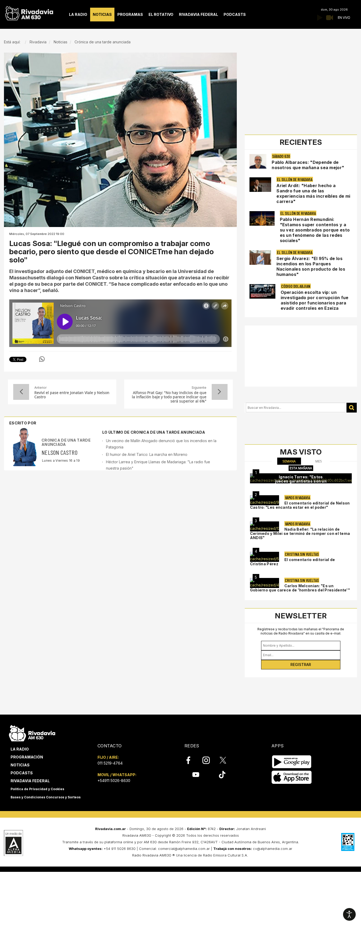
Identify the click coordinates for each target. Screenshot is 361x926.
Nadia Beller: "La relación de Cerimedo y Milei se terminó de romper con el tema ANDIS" (300, 533)
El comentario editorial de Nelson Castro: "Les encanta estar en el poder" (300, 505)
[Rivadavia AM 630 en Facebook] (191, 760)
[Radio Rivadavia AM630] (29, 12)
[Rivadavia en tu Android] (291, 762)
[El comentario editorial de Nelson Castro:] (264, 500)
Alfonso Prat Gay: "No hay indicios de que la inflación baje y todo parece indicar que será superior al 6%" (169, 397)
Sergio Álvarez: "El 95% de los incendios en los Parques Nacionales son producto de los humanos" (310, 266)
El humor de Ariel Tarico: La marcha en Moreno (146, 454)
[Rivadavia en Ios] (291, 777)
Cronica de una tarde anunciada (66, 442)
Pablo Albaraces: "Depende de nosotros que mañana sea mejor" (308, 165)
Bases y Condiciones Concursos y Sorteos (46, 797)
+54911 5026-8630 (114, 780)
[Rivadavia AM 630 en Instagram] (209, 760)
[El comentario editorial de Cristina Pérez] (264, 557)
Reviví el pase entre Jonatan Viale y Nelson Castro (71, 395)
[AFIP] (347, 842)
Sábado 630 (281, 156)
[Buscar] (351, 408)
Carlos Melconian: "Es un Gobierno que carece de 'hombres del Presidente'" (300, 588)
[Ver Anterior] (21, 392)
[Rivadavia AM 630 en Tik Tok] (222, 775)
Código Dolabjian (295, 286)
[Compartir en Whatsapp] (42, 359)
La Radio (20, 749)
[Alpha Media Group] (13, 843)
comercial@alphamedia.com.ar (184, 848)
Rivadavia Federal (30, 781)
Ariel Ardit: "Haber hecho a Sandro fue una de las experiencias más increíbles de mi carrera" (313, 193)
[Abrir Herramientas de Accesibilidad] (349, 914)
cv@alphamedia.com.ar (272, 848)
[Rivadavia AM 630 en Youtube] (195, 775)
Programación (27, 757)
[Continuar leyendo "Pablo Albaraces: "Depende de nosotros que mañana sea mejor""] (258, 161)
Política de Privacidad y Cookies (37, 789)
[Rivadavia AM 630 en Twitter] (226, 760)
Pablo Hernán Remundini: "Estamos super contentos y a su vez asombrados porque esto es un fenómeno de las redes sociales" (315, 230)
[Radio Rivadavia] (32, 732)
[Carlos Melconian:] (264, 583)
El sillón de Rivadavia (294, 179)
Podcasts (22, 773)
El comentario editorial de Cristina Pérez (292, 561)
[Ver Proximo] (220, 392)
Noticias (20, 765)
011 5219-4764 (110, 763)
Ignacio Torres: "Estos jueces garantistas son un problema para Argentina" (301, 481)
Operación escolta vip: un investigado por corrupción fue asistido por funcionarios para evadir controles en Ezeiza (315, 300)
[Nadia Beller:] (264, 526)
